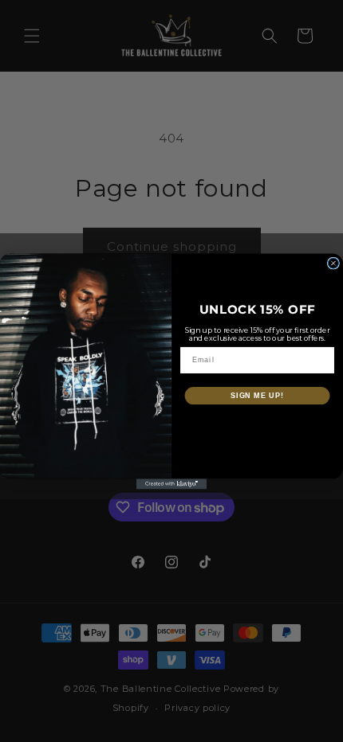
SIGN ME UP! (257, 395)
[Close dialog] (333, 262)
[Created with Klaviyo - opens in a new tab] (171, 483)
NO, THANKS (257, 422)
